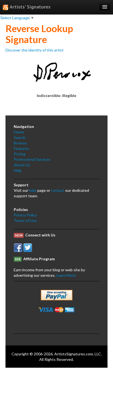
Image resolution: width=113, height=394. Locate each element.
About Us (22, 164)
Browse (20, 143)
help (32, 190)
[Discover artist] (56, 72)
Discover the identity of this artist (34, 50)
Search (20, 137)
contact (57, 190)
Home (19, 132)
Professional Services (32, 159)
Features (21, 148)
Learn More (66, 275)
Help (18, 170)
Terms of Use (25, 220)
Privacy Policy (25, 215)
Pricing (20, 154)
